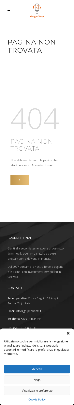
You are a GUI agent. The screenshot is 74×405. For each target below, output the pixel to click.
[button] (68, 333)
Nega (37, 379)
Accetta (37, 369)
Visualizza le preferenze (37, 390)
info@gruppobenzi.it (28, 311)
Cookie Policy (37, 399)
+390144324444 (31, 318)
